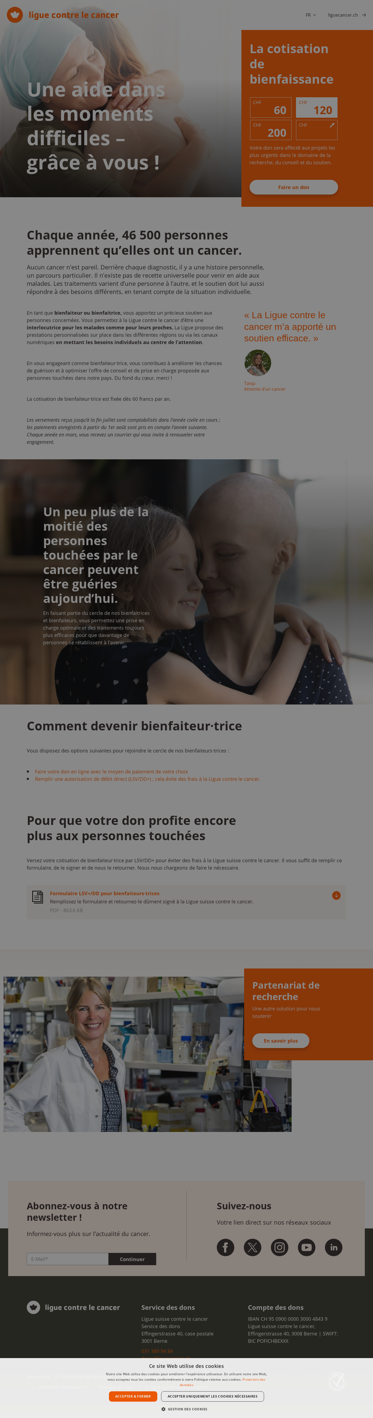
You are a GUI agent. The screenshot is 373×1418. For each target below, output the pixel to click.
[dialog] (186, 1388)
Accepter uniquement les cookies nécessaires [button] (212, 1396)
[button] (186, 1408)
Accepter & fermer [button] (133, 1396)
